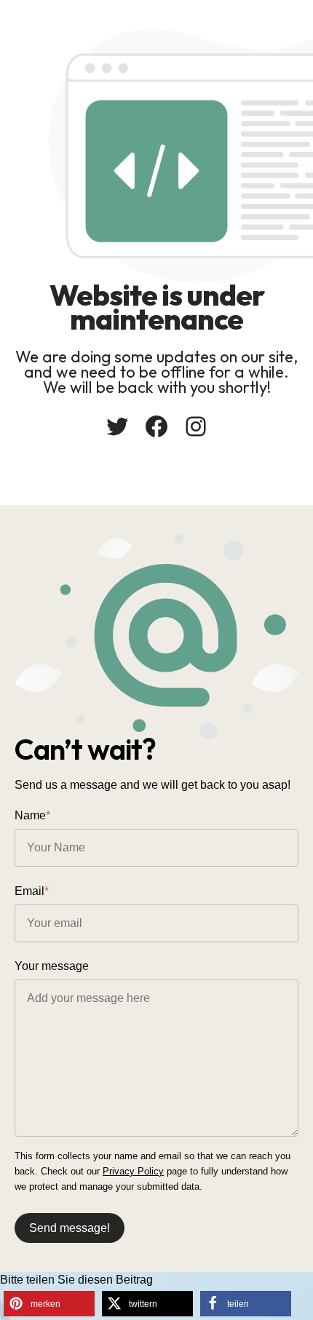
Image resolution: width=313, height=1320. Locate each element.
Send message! (69, 1228)
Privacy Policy (133, 1171)
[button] (49, 1303)
